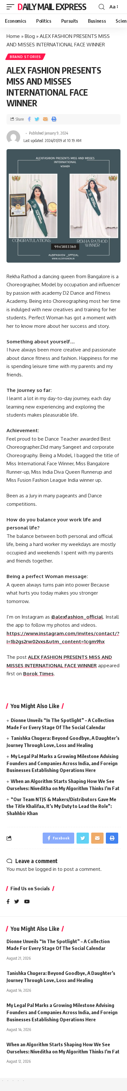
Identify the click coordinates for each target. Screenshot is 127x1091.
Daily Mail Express (52, 6)
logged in (45, 869)
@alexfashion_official (77, 617)
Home (13, 36)
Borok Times (38, 673)
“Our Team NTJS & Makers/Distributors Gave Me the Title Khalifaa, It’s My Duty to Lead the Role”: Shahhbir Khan (61, 806)
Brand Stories (25, 57)
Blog (30, 36)
